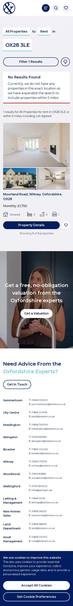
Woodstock (11, 474)
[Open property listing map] (65, 61)
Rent (44, 31)
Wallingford (11, 486)
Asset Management (12, 539)
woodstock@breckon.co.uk (47, 477)
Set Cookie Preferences (36, 597)
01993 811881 (39, 473)
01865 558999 (39, 524)
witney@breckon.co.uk (45, 465)
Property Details (31, 225)
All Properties (16, 31)
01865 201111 (38, 498)
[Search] (56, 8)
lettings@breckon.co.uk (45, 502)
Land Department (12, 526)
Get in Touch (17, 384)
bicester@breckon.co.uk (45, 453)
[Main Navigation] (46, 8)
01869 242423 (40, 449)
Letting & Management (12, 500)
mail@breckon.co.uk (43, 541)
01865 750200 (40, 424)
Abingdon (10, 437)
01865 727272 (39, 536)
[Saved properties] (66, 8)
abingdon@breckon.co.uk (46, 440)
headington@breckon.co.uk (47, 428)
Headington (11, 425)
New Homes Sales (11, 513)
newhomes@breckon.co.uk (47, 515)
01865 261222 (39, 511)
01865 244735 (39, 412)
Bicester (9, 449)
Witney (8, 461)
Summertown (13, 400)
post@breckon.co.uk (43, 416)
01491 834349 (39, 486)
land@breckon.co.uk (43, 528)
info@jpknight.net (42, 490)
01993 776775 (39, 461)
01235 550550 (39, 436)
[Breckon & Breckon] (9, 8)
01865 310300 (40, 400)
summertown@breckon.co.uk (49, 404)
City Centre (11, 412)
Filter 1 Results (30, 62)
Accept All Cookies (36, 585)
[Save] (66, 225)
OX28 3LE (17, 45)
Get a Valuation (36, 313)
